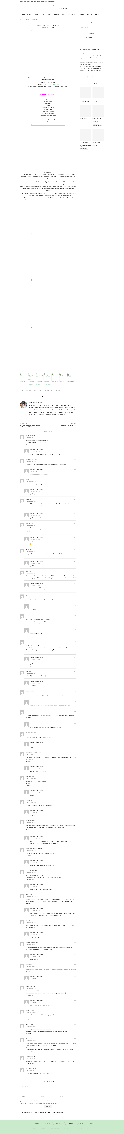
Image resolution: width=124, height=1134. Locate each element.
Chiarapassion (29, 711)
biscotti (22, 390)
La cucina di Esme (30, 820)
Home (21, 19)
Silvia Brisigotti (30, 523)
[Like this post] (44, 396)
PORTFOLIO (30, 1)
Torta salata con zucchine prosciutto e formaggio (97, 144)
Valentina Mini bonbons (36, 449)
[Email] (103, 1)
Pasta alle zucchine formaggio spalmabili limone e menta (84, 101)
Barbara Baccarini (31, 615)
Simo (27, 595)
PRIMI (36, 14)
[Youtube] (101, 1)
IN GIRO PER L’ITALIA (71, 14)
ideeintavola (29, 641)
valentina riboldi (30, 435)
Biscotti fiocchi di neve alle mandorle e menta (47, 383)
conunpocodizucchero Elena (33, 752)
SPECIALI (97, 14)
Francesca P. (29, 1038)
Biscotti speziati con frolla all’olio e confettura (39, 383)
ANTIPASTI (29, 14)
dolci (40, 390)
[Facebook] (83, 77)
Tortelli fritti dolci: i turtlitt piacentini (70, 382)
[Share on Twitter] (49, 396)
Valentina (28, 571)
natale (52, 390)
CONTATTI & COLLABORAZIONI (48, 1)
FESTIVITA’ (89, 14)
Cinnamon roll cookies (22, 382)
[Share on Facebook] (47, 396)
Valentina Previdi (50, 27)
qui (54, 77)
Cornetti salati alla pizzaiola (96, 100)
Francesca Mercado (31, 1068)
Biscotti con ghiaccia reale (62, 382)
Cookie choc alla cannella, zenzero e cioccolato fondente (31, 383)
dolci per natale (46, 390)
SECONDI (43, 14)
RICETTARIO (23, 1)
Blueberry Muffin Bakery (32, 942)
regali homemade (58, 390)
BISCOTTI (34, 19)
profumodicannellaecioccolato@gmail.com (83, 1129)
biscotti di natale (28, 390)
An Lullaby (29, 671)
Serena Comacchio (30, 1010)
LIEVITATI (56, 14)
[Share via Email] (53, 396)
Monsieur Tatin (30, 776)
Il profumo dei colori (31, 870)
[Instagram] (98, 1)
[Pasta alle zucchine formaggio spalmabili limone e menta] (85, 92)
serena (27, 479)
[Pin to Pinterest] (51, 396)
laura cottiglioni (30, 1056)
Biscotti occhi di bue (55, 382)
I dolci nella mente (54, 84)
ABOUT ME (37, 1)
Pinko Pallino (29, 1024)
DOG (63, 14)
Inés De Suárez (29, 894)
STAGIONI (82, 14)
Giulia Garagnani (30, 986)
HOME (23, 14)
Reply (75, 435)
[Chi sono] (92, 42)
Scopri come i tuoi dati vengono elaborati (54, 1112)
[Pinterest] (100, 1)
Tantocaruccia (30, 499)
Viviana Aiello (29, 964)
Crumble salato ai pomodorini (83, 119)
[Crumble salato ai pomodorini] (85, 111)
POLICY (33, 1129)
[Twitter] (96, 1)
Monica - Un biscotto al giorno (34, 848)
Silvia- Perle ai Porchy (31, 459)
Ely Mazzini (29, 549)
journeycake (29, 800)
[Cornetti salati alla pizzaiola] (98, 92)
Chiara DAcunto (30, 691)
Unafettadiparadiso (31, 733)
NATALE (52, 22)
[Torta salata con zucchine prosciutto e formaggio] (98, 135)
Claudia (28, 920)
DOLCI (49, 14)
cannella (35, 390)
